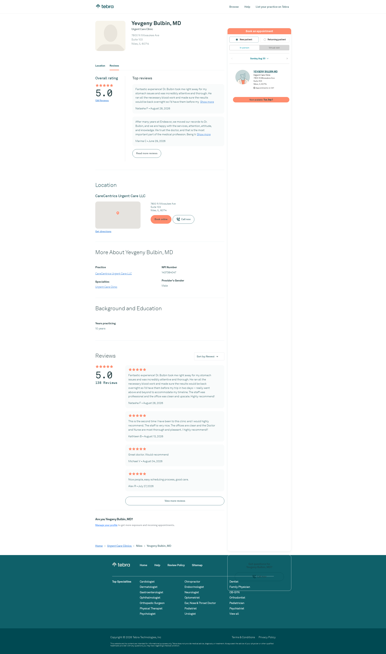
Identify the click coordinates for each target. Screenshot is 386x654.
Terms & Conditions (243, 637)
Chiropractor (192, 581)
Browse (234, 6)
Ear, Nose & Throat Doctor (200, 603)
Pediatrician (236, 603)
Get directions (103, 231)
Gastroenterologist (151, 592)
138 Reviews (102, 100)
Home (99, 545)
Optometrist (192, 597)
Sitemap (197, 565)
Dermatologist (148, 586)
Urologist (190, 613)
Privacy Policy (267, 637)
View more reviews (175, 500)
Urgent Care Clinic (106, 286)
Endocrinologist (194, 586)
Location (100, 66)
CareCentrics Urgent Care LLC (113, 273)
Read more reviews (146, 153)
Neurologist (192, 592)
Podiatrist (191, 608)
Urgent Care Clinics (119, 545)
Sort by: (206, 356)
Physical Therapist (151, 608)
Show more (207, 101)
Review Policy (176, 565)
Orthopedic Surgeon (152, 603)
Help (247, 6)
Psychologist (147, 613)
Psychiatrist (236, 608)
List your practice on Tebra (272, 6)
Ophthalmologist (150, 597)
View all (234, 613)
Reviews (114, 66)
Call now (261, 576)
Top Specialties (121, 581)
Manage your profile (106, 525)
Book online (161, 219)
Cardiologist (147, 581)
